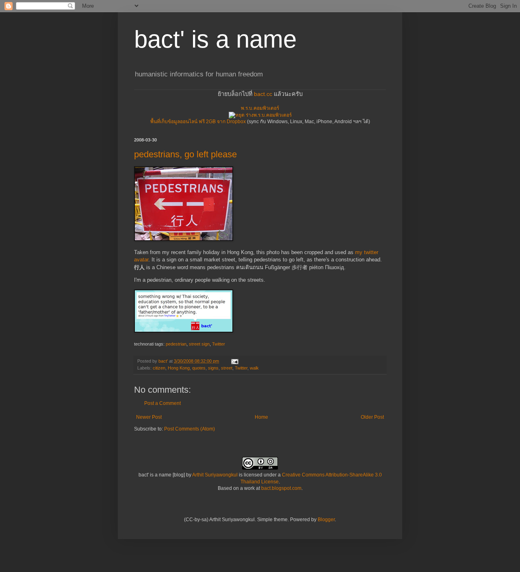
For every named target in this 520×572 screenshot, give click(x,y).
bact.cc (263, 94)
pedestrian (176, 343)
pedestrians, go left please (185, 154)
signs (213, 367)
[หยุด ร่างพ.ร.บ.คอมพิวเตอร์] (260, 115)
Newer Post (149, 417)
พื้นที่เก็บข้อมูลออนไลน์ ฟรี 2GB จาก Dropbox (198, 121)
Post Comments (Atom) (189, 429)
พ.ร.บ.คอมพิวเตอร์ (260, 108)
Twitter (218, 343)
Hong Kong (179, 367)
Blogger (326, 519)
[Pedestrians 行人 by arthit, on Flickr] (183, 239)
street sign (199, 343)
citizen (159, 367)
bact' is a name (215, 39)
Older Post (372, 417)
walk (254, 367)
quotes (199, 367)
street (226, 367)
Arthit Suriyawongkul (215, 475)
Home (261, 417)
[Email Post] (234, 361)
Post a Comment (162, 403)
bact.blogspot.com (281, 488)
